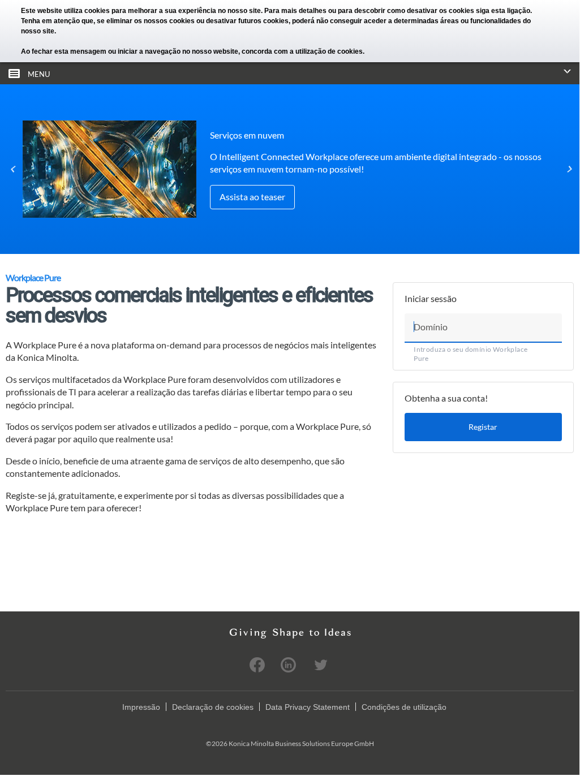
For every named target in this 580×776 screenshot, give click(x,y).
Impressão (141, 707)
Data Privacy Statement (307, 707)
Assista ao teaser (252, 196)
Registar (483, 427)
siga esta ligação (503, 11)
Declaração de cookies (213, 707)
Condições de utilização (404, 707)
